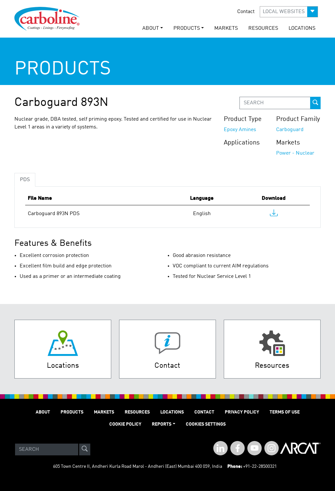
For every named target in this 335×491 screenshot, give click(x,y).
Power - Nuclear (295, 153)
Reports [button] (161, 424)
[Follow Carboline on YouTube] (254, 448)
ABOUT (43, 412)
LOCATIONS (302, 28)
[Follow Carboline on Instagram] (271, 448)
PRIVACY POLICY (242, 412)
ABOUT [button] (150, 28)
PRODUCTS (72, 412)
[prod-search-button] (315, 103)
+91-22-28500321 (260, 466)
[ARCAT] (300, 449)
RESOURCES (263, 28)
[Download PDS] (274, 214)
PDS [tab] (25, 179)
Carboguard (290, 129)
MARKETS (226, 28)
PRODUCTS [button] (186, 28)
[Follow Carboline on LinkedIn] (220, 448)
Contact (246, 11)
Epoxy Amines (240, 129)
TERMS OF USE (285, 412)
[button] (289, 11)
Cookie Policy (125, 424)
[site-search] (85, 449)
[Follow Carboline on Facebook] (237, 448)
